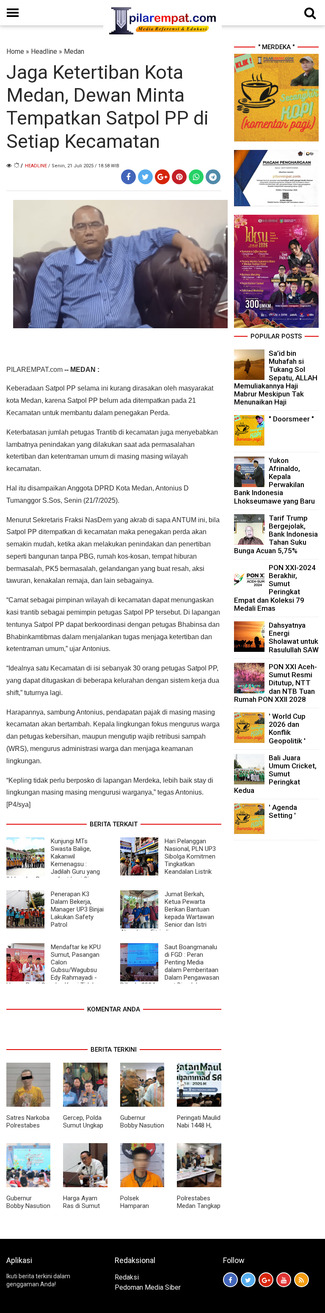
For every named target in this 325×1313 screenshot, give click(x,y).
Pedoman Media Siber (148, 1287)
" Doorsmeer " (291, 419)
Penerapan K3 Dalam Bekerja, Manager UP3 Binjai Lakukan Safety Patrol (77, 909)
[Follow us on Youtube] (283, 1279)
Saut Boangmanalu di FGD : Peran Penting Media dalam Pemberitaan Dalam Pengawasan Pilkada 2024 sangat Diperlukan (169, 966)
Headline (44, 51)
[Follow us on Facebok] (230, 1279)
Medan (74, 51)
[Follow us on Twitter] (248, 1279)
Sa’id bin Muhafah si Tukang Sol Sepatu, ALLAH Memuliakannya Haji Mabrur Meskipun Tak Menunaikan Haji (275, 377)
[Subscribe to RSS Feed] (301, 1279)
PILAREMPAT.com (34, 369)
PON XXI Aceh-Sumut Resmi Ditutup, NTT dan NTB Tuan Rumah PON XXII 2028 (275, 683)
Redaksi (127, 1277)
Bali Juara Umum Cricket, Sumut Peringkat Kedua (275, 774)
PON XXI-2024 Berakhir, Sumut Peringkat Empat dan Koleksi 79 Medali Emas (275, 587)
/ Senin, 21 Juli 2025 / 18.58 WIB (83, 166)
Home (15, 51)
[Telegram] (213, 176)
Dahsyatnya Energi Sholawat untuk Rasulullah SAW (294, 637)
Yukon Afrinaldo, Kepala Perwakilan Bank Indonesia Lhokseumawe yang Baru (274, 480)
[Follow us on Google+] (266, 1279)
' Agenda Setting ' (283, 811)
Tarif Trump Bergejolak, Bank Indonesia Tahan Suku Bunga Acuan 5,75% (276, 534)
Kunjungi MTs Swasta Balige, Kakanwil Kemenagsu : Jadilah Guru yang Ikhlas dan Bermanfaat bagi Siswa (53, 860)
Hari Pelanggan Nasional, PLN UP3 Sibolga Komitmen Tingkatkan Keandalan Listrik (190, 856)
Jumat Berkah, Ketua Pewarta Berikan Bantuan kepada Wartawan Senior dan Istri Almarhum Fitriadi (167, 913)
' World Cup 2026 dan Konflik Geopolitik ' (287, 728)
